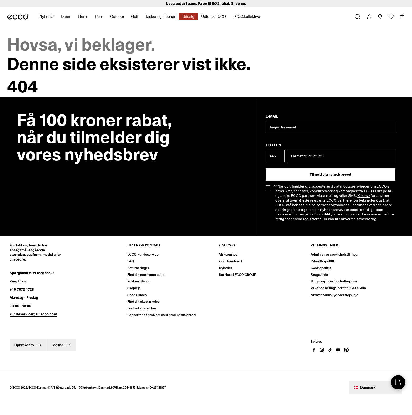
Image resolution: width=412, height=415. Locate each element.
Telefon (273, 145)
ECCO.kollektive (246, 16)
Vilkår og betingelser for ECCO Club (338, 288)
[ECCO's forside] (17, 17)
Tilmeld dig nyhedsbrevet (330, 174)
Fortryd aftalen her (141, 308)
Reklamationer (138, 281)
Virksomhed (228, 254)
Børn (99, 16)
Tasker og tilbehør (160, 16)
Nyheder (46, 16)
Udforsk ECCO (213, 16)
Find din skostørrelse (143, 301)
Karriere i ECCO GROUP (237, 275)
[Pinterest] (346, 350)
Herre (83, 16)
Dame (66, 16)
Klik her (363, 196)
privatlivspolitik (318, 214)
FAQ (130, 261)
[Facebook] (314, 350)
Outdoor (117, 16)
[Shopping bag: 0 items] (402, 16)
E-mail (272, 116)
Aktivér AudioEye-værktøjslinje (334, 295)
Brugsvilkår (319, 275)
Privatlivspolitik (323, 261)
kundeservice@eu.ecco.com (33, 314)
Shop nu (238, 3)
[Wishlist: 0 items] (391, 16)
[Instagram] (322, 350)
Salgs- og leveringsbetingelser (334, 281)
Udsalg (188, 16)
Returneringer (138, 268)
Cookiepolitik (321, 268)
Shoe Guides (137, 295)
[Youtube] (338, 350)
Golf (134, 16)
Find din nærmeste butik (145, 275)
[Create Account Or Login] (369, 16)
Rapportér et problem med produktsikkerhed (161, 315)
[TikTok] (330, 350)
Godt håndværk (230, 261)
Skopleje (134, 288)
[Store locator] (380, 16)
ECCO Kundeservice (143, 254)
